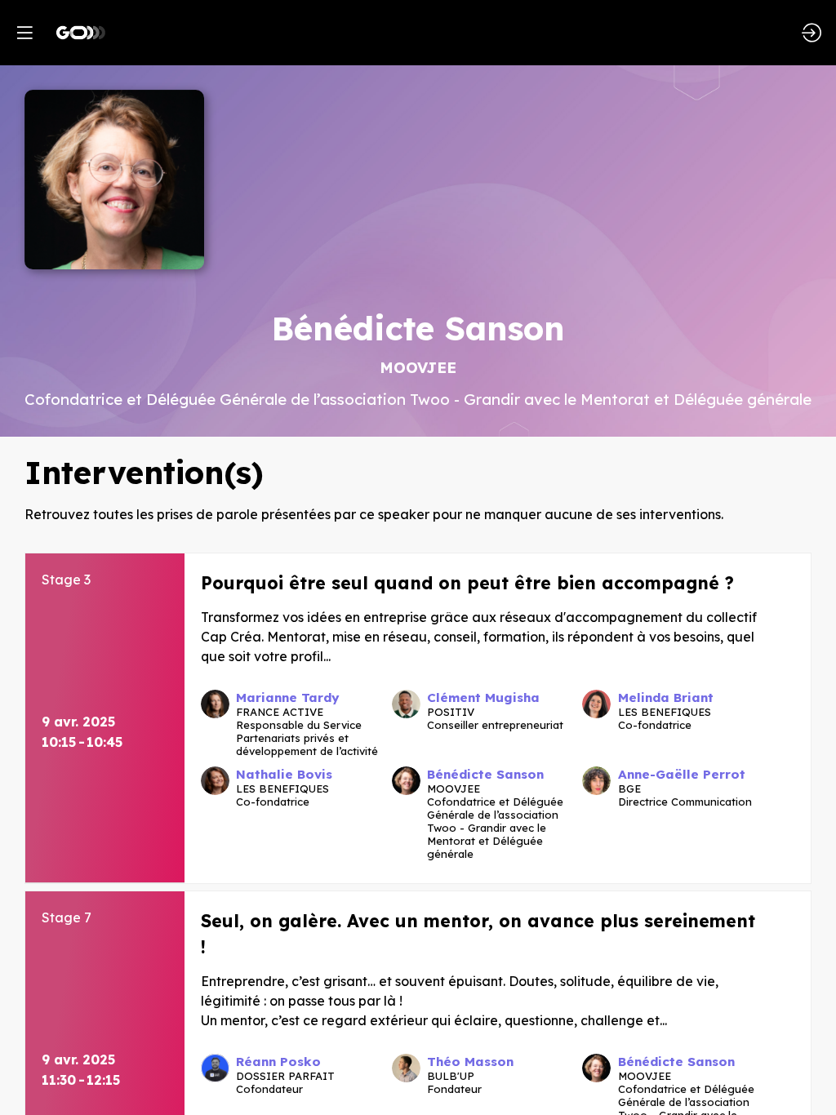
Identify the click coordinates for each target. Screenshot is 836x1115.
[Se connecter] (811, 32)
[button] (24, 32)
